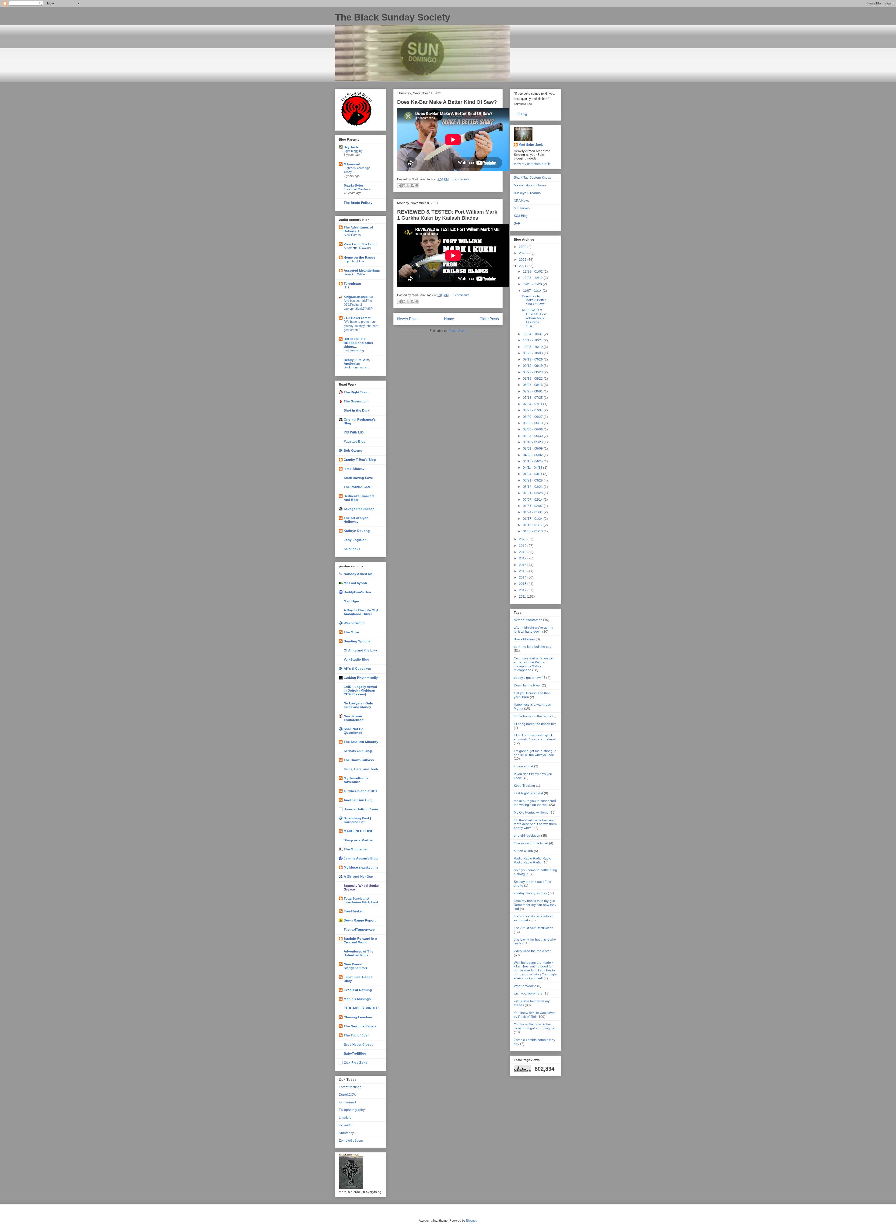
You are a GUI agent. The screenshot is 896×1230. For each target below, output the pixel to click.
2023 (523, 253)
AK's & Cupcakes (357, 668)
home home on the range (532, 716)
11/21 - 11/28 (533, 284)
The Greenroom (356, 401)
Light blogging (353, 151)
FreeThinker (353, 911)
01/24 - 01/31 (533, 512)
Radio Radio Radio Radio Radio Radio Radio (532, 860)
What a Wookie (525, 986)
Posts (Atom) (457, 331)
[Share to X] (408, 185)
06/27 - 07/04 (533, 410)
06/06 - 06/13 (533, 423)
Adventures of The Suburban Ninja (358, 953)
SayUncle (351, 147)
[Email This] (399, 185)
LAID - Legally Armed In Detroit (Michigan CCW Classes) (360, 690)
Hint (346, 287)
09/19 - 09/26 (533, 359)
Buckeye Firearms (527, 193)
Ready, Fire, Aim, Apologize (357, 361)
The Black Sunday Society (392, 17)
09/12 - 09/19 (533, 365)
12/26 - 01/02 (533, 271)
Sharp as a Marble (358, 840)
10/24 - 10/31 (533, 334)
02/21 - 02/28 (533, 493)
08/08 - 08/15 (533, 385)
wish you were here (528, 993)
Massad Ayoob (355, 583)
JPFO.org (520, 114)
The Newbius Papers (360, 1026)
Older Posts (489, 319)
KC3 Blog (521, 216)
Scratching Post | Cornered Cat (357, 820)
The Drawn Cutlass (359, 760)
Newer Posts (407, 319)
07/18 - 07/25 (533, 397)
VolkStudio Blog (356, 659)
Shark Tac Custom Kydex (532, 177)
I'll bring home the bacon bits (535, 724)
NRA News (521, 200)
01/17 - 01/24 (533, 518)
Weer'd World (354, 623)
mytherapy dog (354, 350)
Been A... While (354, 274)
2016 (523, 565)
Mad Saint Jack (530, 144)
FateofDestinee (350, 1087)
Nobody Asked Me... (359, 574)
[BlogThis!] (403, 185)
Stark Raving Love (358, 478)
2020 (523, 539)
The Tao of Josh (357, 1035)
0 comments (461, 179)
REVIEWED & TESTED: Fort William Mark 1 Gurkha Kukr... (534, 318)
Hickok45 (345, 1125)
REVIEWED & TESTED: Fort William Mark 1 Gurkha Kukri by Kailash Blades (447, 215)
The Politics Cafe (357, 487)
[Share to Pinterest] (417, 185)
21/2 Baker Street (357, 318)
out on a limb (523, 851)
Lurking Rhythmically (361, 677)
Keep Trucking (524, 785)
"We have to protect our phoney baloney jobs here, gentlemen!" (361, 326)
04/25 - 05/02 (533, 455)
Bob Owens (353, 450)
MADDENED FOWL (358, 831)
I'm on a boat (523, 766)
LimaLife (345, 1117)
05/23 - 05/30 (533, 436)
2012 (523, 590)
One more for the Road (531, 843)
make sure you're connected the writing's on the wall (535, 803)
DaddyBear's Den (357, 592)
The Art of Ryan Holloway (356, 519)
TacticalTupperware (359, 929)
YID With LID (354, 432)
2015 (523, 571)
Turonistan (352, 283)
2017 (523, 558)
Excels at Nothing (358, 990)
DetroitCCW (347, 1094)
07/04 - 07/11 (533, 404)
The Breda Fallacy (358, 202)
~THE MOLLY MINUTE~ (362, 1008)
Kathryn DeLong (357, 531)
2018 (523, 552)
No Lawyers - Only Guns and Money (358, 705)
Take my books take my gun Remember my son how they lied (535, 905)
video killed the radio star (532, 951)
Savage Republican (359, 509)
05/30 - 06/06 (533, 429)
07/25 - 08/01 (533, 391)
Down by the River (527, 685)
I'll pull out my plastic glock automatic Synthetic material (535, 737)
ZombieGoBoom (351, 1140)
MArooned (352, 164)
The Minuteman (356, 849)
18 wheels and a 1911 (361, 791)
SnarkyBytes (354, 185)
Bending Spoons (357, 641)
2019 (523, 545)
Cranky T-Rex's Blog (360, 459)
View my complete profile (532, 164)
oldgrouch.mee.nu (358, 297)
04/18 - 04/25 (533, 461)
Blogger (471, 1220)
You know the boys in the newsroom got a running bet (534, 1026)
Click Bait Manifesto (357, 189)
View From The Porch (361, 244)
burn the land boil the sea (532, 646)
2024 (523, 247)
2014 (523, 577)
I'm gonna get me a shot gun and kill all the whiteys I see (535, 753)
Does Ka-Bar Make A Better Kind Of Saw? (447, 102)
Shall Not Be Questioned (353, 731)
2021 (523, 266)
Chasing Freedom (358, 1017)
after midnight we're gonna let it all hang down (533, 629)
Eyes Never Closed (359, 1044)
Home (449, 319)
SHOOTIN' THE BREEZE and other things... (358, 342)
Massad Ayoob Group (530, 185)
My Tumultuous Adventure (356, 780)
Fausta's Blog (355, 441)
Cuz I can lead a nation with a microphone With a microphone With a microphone (534, 664)
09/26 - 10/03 (533, 353)
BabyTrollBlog (355, 1053)
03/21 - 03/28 (533, 480)
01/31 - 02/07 (533, 506)
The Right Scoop (357, 392)
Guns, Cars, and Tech (361, 769)
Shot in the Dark (356, 410)
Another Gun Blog (358, 800)
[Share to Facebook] (412, 185)
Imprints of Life (354, 261)
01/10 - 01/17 (533, 525)
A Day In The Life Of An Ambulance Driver (362, 612)
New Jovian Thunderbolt (354, 718)
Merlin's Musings (357, 999)
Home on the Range (359, 257)
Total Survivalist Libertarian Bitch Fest (361, 900)
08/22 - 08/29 (533, 372)
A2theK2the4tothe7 (528, 620)
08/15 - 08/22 (533, 378)
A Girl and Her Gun (358, 876)
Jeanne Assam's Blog (361, 858)
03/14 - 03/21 (533, 487)
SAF (517, 223)
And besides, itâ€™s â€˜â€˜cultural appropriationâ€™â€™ (359, 305)
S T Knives (522, 208)
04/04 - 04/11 (533, 474)
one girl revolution (527, 835)
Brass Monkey (524, 639)
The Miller (351, 632)
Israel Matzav (354, 469)
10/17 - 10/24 (533, 340)
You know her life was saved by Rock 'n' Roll (535, 1015)
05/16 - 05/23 (533, 442)
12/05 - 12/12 (533, 278)
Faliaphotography (352, 1110)
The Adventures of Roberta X (358, 229)
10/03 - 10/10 (533, 347)
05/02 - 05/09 (533, 448)
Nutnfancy (346, 1133)
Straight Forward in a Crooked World (360, 940)
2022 (523, 259)
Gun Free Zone (356, 1062)
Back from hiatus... (357, 367)
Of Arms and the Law (360, 650)
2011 (523, 596)
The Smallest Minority (361, 742)
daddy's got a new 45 (529, 677)
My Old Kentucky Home (531, 812)
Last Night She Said (528, 793)
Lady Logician (355, 540)
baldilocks (352, 549)
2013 (523, 584)
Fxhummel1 (347, 1102)
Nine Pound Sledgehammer (355, 966)
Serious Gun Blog (358, 751)
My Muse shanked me (361, 867)
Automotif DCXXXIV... (359, 248)
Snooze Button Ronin (361, 809)
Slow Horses (352, 235)
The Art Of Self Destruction (533, 928)
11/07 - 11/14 (533, 290)
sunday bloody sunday (530, 893)
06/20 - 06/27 (533, 417)
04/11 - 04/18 (533, 467)
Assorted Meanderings (362, 270)
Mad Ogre (351, 601)
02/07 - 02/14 (533, 499)
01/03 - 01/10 (533, 531)
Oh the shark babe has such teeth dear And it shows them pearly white (535, 824)
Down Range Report (360, 920)
